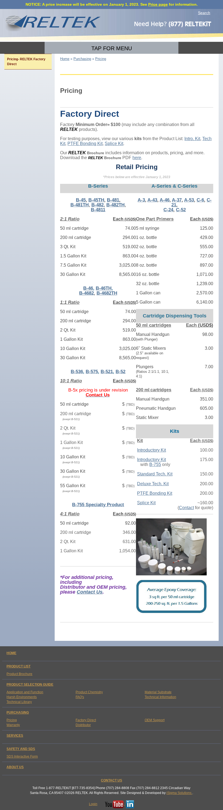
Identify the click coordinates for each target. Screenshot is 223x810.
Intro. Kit (192, 138)
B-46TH (104, 288)
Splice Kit (114, 143)
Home (64, 59)
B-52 (120, 371)
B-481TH (79, 204)
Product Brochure (19, 674)
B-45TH (96, 200)
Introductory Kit (151, 450)
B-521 (107, 371)
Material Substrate (158, 692)
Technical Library (19, 702)
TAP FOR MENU (111, 48)
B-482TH (115, 204)
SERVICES (15, 735)
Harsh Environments (22, 697)
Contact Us (90, 592)
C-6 (200, 200)
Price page (158, 4)
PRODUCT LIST (18, 666)
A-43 (152, 200)
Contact (186, 507)
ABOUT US (15, 767)
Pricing (12, 720)
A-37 (177, 200)
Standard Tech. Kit (154, 474)
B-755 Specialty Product (98, 504)
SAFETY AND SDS (21, 749)
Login (93, 804)
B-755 (155, 464)
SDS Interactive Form (22, 756)
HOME (11, 653)
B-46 (88, 288)
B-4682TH (107, 293)
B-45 (81, 200)
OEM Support (155, 720)
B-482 (97, 204)
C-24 (168, 209)
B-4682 (86, 293)
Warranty (13, 725)
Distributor (83, 725)
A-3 (141, 200)
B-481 (113, 200)
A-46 (164, 200)
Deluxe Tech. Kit (153, 483)
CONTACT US (111, 780)
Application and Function (25, 692)
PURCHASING (18, 712)
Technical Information (160, 697)
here (136, 157)
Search (204, 13)
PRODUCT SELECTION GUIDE (30, 684)
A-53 (189, 200)
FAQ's (80, 697)
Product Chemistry (89, 692)
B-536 (77, 371)
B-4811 (98, 209)
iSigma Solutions (179, 793)
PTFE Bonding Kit (85, 143)
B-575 (92, 371)
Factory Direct (86, 720)
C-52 (181, 209)
